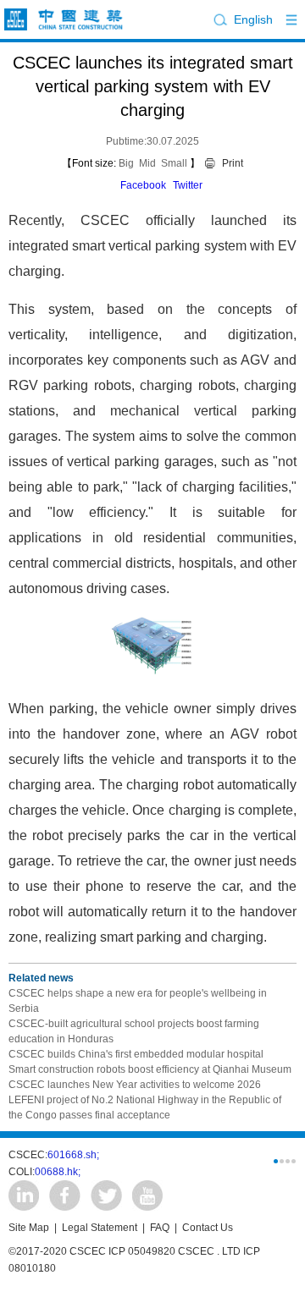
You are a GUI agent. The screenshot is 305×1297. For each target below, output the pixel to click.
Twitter (187, 185)
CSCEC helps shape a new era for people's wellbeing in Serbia (137, 1000)
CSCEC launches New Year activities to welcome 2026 (134, 1085)
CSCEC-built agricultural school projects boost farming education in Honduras (133, 1031)
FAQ (159, 1228)
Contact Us (207, 1228)
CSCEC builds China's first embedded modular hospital (135, 1054)
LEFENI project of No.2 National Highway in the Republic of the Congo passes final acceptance (144, 1107)
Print (232, 163)
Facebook (143, 185)
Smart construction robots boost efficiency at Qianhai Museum (149, 1069)
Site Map (28, 1228)
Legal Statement (99, 1228)
